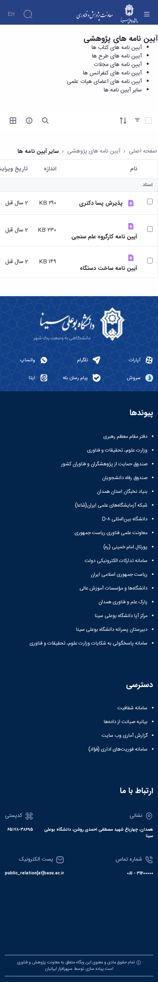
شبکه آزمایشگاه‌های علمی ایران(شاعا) (111, 505)
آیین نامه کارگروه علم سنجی (104, 237)
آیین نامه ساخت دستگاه (108, 268)
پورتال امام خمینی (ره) (125, 547)
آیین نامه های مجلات (118, 65)
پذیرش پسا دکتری (101, 203)
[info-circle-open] (29, 120)
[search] (45, 120)
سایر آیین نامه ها (123, 90)
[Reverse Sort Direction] (123, 120)
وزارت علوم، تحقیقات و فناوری (117, 450)
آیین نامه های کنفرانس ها (112, 73)
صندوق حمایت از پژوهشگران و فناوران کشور (104, 464)
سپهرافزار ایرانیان (59, 968)
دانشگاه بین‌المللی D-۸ (124, 519)
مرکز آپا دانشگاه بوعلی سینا (121, 616)
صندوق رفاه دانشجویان (124, 478)
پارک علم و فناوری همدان (122, 602)
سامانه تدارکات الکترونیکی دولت (116, 561)
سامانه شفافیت (132, 708)
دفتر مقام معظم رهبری (125, 437)
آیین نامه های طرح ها (117, 56)
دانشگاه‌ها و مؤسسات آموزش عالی (113, 588)
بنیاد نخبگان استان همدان (122, 492)
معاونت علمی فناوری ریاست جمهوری (111, 533)
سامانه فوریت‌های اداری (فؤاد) (117, 749)
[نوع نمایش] (12, 120)
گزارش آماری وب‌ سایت (124, 736)
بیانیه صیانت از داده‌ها (125, 722)
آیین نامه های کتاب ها (117, 48)
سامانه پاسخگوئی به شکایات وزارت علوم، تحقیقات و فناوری (88, 643)
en (11, 14)
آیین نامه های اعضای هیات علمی (104, 82)
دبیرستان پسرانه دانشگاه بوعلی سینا (111, 630)
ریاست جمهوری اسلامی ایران (119, 575)
